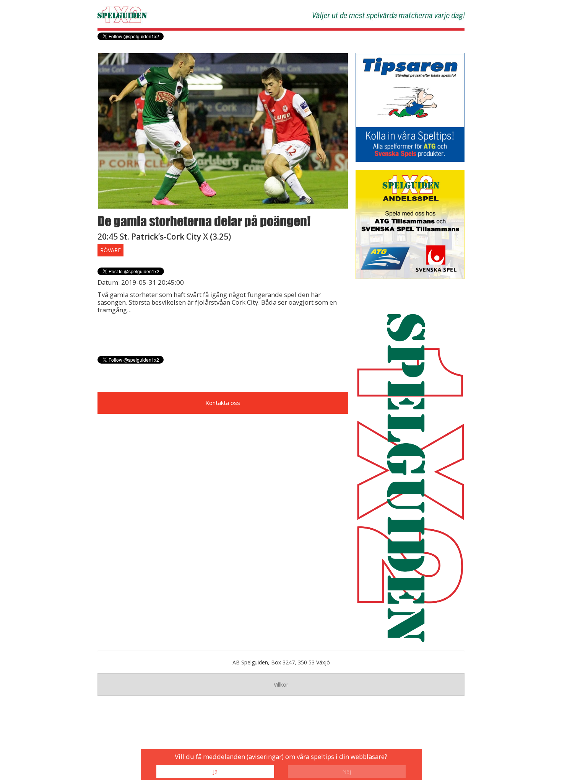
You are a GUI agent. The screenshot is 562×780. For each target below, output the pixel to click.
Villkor (281, 684)
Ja (215, 771)
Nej (346, 771)
